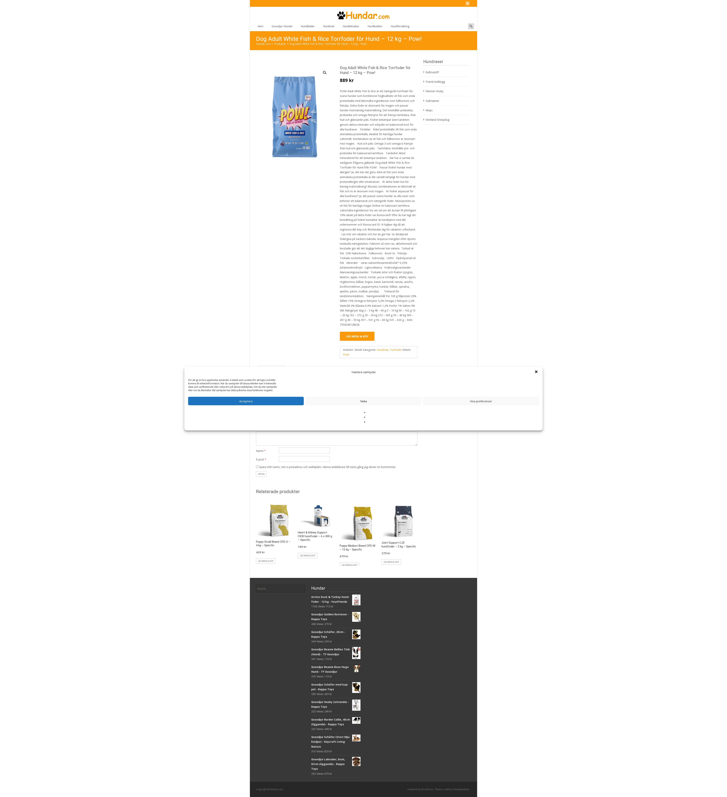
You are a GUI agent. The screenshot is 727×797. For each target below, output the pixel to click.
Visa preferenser (481, 401)
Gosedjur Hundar (282, 26)
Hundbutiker (374, 26)
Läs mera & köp (357, 336)
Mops (429, 110)
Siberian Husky (434, 91)
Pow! (346, 354)
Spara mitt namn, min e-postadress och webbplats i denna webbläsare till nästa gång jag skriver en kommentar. (327, 467)
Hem (260, 26)
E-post (261, 459)
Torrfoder (396, 350)
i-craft (446, 789)
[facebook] (467, 4)
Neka (363, 401)
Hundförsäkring (400, 26)
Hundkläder (308, 26)
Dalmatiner (432, 101)
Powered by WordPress (421, 789)
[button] (536, 372)
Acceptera (246, 401)
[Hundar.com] (363, 14)
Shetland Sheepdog (437, 119)
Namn (261, 451)
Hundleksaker (351, 26)
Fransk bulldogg (435, 81)
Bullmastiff (432, 72)
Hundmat (328, 26)
